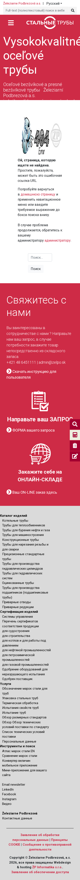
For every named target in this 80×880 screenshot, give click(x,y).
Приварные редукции (18, 607)
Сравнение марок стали (19, 756)
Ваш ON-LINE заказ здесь (34, 492)
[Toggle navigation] (10, 22)
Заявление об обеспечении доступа (40, 872)
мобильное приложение (19, 765)
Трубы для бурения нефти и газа (26, 530)
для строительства (16, 636)
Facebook (9, 794)
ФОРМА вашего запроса (33, 430)
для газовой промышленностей (25, 665)
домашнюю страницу (38, 194)
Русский (53, 3)
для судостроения (15, 631)
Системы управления (17, 617)
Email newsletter (13, 785)
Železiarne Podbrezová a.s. (22, 3)
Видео (7, 804)
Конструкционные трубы (20, 540)
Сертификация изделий (19, 612)
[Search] (72, 11)
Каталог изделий (13, 516)
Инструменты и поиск (17, 746)
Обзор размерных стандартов (24, 717)
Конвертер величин (16, 761)
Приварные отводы (16, 602)
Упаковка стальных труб (20, 698)
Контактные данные (17, 818)
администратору (58, 240)
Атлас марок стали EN (18, 751)
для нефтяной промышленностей (26, 650)
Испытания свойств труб (20, 708)
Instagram (9, 799)
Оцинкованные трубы (18, 583)
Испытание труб (14, 713)
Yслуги (5, 684)
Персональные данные (19, 741)
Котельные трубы (15, 520)
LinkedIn (8, 789)
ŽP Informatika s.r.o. (47, 867)
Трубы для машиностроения (23, 535)
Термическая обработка (20, 703)
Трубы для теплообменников (23, 525)
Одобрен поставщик (17, 679)
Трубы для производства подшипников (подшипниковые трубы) (25, 592)
